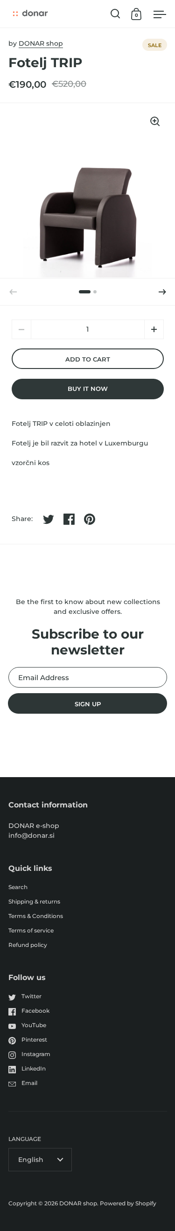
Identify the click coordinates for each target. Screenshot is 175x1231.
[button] (162, 292)
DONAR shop (41, 43)
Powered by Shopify (128, 1203)
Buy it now (88, 388)
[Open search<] (115, 14)
